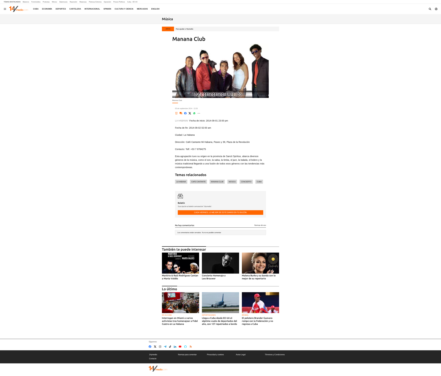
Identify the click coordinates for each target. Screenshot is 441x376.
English (155, 9)
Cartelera (75, 9)
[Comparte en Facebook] (185, 113)
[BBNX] (158, 369)
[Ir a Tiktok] (170, 346)
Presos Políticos (119, 2)
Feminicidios (35, 2)
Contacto (152, 359)
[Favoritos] (176, 113)
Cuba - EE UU (132, 2)
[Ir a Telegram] (165, 346)
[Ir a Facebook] (150, 346)
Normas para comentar (187, 355)
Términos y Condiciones (275, 355)
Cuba (36, 9)
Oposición (107, 2)
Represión (73, 2)
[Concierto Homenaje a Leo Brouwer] (220, 263)
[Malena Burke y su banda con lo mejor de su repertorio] (260, 263)
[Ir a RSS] (191, 346)
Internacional (92, 9)
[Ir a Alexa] (186, 346)
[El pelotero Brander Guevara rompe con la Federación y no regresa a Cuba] (260, 302)
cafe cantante (198, 182)
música (232, 182)
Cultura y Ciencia (124, 9)
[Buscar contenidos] (430, 9)
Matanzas (83, 2)
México (54, 2)
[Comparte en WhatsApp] (194, 113)
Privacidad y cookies (215, 355)
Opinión (107, 9)
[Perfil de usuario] (436, 9)
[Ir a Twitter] (155, 346)
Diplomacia (63, 2)
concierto (246, 182)
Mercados (142, 9)
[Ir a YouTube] (180, 346)
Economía (47, 9)
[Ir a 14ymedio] (19, 9)
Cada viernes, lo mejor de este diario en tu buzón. (220, 212)
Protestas (46, 2)
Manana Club (217, 182)
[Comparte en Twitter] (190, 113)
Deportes (61, 9)
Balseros (26, 2)
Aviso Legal (241, 355)
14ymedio (153, 355)
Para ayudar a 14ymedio (184, 29)
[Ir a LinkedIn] (175, 346)
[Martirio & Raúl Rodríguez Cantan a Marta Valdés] (180, 263)
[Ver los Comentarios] (181, 113)
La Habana (181, 182)
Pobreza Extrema (95, 2)
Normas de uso (260, 225)
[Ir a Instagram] (160, 346)
